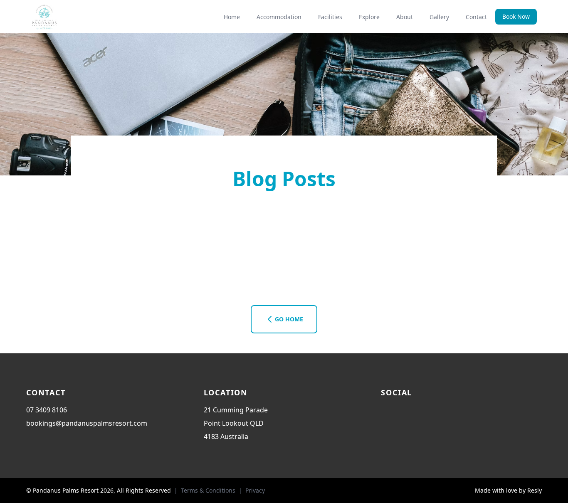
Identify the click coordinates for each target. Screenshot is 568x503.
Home (232, 17)
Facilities (330, 17)
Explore (369, 17)
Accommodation (279, 17)
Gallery (439, 17)
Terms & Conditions (208, 490)
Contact (476, 17)
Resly (534, 490)
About (404, 17)
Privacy (255, 490)
